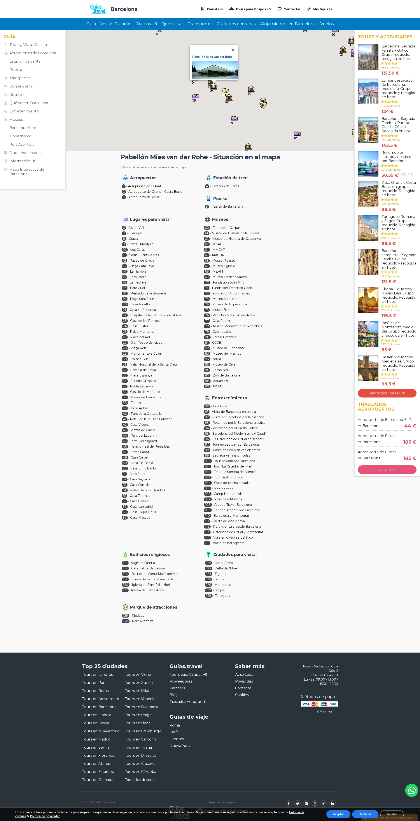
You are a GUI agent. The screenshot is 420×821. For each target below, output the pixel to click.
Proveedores (181, 681)
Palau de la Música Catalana (151, 419)
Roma (175, 725)
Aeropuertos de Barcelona (32, 53)
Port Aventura (22, 144)
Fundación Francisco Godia (232, 288)
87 (207, 375)
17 (124, 288)
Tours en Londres (97, 674)
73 (207, 299)
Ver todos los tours (387, 393)
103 (207, 477)
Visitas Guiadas (115, 23)
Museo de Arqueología (229, 304)
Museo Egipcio (223, 266)
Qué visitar (172, 23)
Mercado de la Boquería (148, 293)
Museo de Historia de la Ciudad (235, 233)
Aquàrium (220, 381)
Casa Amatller (141, 304)
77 (207, 321)
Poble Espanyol (142, 386)
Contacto (243, 688)
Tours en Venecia (140, 699)
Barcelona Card (23, 128)
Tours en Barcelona (99, 707)
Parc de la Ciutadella (146, 414)
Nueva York (180, 746)
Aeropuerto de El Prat (144, 186)
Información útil (23, 161)
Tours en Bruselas (140, 755)
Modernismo (20, 136)
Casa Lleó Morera (143, 310)
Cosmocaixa (222, 332)
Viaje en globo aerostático (233, 537)
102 (207, 472)
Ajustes (392, 814)
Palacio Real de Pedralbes (150, 446)
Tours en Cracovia (140, 763)
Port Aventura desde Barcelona (237, 527)
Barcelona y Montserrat (231, 516)
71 (206, 288)
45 (124, 441)
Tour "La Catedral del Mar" (233, 466)
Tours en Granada (97, 780)
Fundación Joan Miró (229, 282)
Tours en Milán (137, 691)
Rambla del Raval (143, 370)
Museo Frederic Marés (229, 277)
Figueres (221, 574)
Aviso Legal (244, 674)
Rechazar (365, 814)
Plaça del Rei (140, 337)
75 (206, 310)
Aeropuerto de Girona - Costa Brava (155, 192)
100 (208, 461)
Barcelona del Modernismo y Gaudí (239, 434)
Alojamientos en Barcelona (288, 23)
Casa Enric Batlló (143, 468)
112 (207, 527)
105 (207, 488)
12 (124, 261)
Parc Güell (137, 288)
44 (125, 436)
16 (124, 282)
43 (125, 430)
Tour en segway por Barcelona (236, 444)
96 (207, 439)
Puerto (15, 70)
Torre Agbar (139, 408)
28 (125, 348)
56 (124, 501)
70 (207, 282)
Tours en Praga (138, 715)
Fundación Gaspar (226, 228)
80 (207, 337)
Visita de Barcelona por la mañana (238, 417)
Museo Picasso (223, 261)
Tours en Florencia (98, 755)
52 (124, 479)
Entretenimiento (24, 111)
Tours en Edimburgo (143, 731)
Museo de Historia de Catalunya (236, 239)
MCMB (218, 386)
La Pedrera (138, 282)
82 (207, 348)
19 (124, 299)
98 (207, 450)
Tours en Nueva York (100, 731)
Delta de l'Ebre (226, 568)
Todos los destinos (140, 780)
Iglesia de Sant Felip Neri (151, 585)
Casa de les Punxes (144, 321)
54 (124, 490)
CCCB (216, 343)
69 (207, 277)
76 (207, 315)
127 (208, 590)
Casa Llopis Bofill (143, 512)
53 (124, 485)
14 (124, 271)
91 (206, 412)
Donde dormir (21, 86)
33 (124, 375)
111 (207, 521)
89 (207, 386)
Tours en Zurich (139, 683)
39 (125, 408)
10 (124, 250)
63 (206, 244)
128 (208, 596)
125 (208, 579)
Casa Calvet (140, 457)
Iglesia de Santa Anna (147, 590)
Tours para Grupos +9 (252, 9)
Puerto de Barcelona (227, 206)
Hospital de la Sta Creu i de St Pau (156, 315)
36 (124, 392)
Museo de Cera (223, 364)
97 (207, 444)
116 (125, 563)
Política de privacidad (45, 816)
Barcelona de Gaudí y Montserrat (238, 532)
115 (207, 543)
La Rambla (138, 271)
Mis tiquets (322, 9)
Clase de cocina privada (232, 483)
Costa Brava (224, 563)
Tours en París (94, 683)
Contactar (292, 9)
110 (207, 516)
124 (208, 574)
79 (207, 332)
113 (207, 532)
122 (208, 563)
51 (124, 474)
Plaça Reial (139, 348)
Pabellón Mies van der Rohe (212, 57)
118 (125, 574)
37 (125, 397)
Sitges (219, 590)
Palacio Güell (140, 359)
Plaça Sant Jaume (144, 299)
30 (125, 359)
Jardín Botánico (225, 337)
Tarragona (222, 596)
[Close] (233, 50)
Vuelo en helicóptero (229, 543)
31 (124, 364)
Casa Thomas (140, 496)
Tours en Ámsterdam (100, 699)
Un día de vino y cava (229, 521)
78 (207, 326)
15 (124, 277)
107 (207, 499)
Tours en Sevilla (96, 747)
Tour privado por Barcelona (234, 461)
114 (207, 537)
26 (124, 337)
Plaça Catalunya (142, 266)
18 (124, 293)
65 (206, 255)
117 (125, 568)
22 (124, 315)
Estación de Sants (24, 61)
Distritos (16, 95)
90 (207, 406)
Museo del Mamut (227, 353)
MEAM (218, 271)
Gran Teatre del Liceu (146, 343)
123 (208, 568)
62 (206, 239)
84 (207, 359)
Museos (16, 119)
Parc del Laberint (144, 436)
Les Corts (137, 250)
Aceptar (338, 814)
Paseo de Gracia (142, 261)
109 (207, 510)
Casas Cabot (139, 452)
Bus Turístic (221, 406)
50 (125, 468)
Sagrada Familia (143, 563)
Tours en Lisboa (95, 723)
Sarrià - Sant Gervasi (144, 255)
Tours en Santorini (141, 739)
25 (124, 332)
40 (125, 414)
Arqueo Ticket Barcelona (233, 505)
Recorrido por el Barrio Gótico (235, 428)
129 (125, 616)
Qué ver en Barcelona (28, 103)
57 (124, 507)
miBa (217, 359)
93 (207, 423)
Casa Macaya (140, 518)
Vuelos (327, 23)
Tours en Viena (138, 674)
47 (125, 452)
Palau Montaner (142, 332)
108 (208, 505)
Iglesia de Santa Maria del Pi (152, 579)
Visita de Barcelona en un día (234, 412)
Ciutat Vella (136, 228)
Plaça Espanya (141, 375)
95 (206, 434)
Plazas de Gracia (142, 430)
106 (207, 494)
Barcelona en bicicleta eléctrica (236, 450)
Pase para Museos (228, 499)
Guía (91, 23)
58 (125, 512)
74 (207, 304)
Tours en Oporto (96, 715)
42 (125, 425)
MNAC (217, 244)
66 (206, 261)
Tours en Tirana (138, 747)
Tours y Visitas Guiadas (28, 45)
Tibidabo (138, 616)
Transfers (214, 9)
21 (124, 310)
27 (125, 343)
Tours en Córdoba (140, 772)
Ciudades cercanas (236, 23)
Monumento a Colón (146, 353)
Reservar (387, 469)
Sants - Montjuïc (141, 244)
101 (207, 466)
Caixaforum (221, 321)
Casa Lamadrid (141, 507)
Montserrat (223, 585)
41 (124, 419)
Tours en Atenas (96, 763)
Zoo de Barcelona (226, 375)
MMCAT (218, 250)
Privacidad (244, 681)
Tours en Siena (137, 723)
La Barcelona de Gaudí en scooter (238, 439)
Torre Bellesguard (143, 441)
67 (207, 266)
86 (207, 370)
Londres (177, 739)
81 (206, 343)
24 (125, 326)
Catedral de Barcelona (148, 568)
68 (207, 271)
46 (125, 446)
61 (206, 233)
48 (125, 457)
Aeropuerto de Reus (143, 197)
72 (207, 293)
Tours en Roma (95, 691)
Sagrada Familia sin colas (231, 455)
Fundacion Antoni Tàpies (231, 293)
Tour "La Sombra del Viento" (235, 472)
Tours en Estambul (99, 772)
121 (125, 590)
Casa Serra (137, 474)
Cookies (241, 695)
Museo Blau (221, 310)
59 (124, 518)
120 (125, 585)
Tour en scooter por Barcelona (237, 510)
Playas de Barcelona (145, 397)
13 (124, 266)
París (174, 732)
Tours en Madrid (96, 739)
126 (208, 585)
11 (124, 255)
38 (125, 403)
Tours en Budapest (141, 707)
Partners (177, 688)
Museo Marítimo (225, 299)
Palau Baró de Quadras (147, 490)
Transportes (200, 23)
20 (125, 304)
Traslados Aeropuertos (189, 702)
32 (124, 370)
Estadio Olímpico (143, 381)
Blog (174, 695)
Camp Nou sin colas (229, 494)
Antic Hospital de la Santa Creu (153, 364)
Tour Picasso (223, 488)
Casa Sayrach (140, 479)
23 (124, 321)
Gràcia (133, 239)
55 (124, 496)
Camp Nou (221, 370)
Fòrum (136, 403)
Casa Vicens (139, 425)
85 (207, 364)
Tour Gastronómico (228, 477)
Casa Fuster (139, 326)
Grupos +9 (146, 23)
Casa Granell (139, 501)
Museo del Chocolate (229, 348)
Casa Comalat (140, 485)
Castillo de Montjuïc (145, 392)
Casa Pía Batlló (142, 463)
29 (125, 353)
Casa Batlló (138, 277)
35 (124, 386)
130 (125, 621)
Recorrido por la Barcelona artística (238, 423)
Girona (219, 579)
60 (207, 228)
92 (207, 417)
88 (207, 381)
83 (207, 353)
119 (125, 579)
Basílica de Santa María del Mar (154, 574)
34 (125, 381)
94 (207, 428)
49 (125, 463)
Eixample (136, 233)
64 (207, 250)
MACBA (218, 255)
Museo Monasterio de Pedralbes (237, 326)
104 (207, 483)
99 (207, 455)
